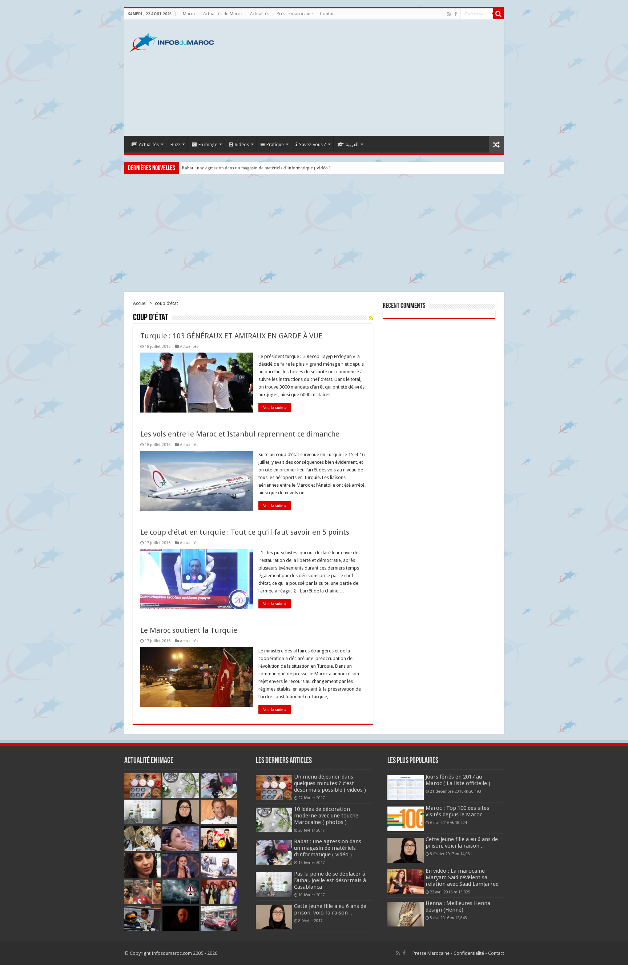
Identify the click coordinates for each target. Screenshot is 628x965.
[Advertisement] (366, 78)
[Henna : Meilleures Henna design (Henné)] (405, 914)
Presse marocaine (295, 13)
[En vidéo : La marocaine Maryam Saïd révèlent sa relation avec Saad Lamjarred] (405, 881)
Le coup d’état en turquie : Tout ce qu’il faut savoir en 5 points (244, 532)
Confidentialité (469, 953)
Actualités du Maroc (223, 13)
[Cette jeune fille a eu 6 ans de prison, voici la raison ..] (405, 850)
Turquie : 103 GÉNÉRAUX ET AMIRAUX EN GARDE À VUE (231, 335)
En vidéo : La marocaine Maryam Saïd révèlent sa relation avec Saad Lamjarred (462, 877)
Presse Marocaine (431, 953)
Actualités (259, 13)
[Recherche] (498, 13)
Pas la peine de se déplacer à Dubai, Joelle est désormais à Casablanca (330, 880)
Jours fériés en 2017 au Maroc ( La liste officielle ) (458, 780)
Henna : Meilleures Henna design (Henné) (458, 906)
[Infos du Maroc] (172, 41)
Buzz (175, 144)
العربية (352, 144)
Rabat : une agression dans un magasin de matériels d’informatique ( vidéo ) (256, 167)
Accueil (140, 303)
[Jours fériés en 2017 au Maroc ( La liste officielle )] (405, 787)
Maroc (189, 13)
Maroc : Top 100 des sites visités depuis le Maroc (457, 811)
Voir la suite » (274, 407)
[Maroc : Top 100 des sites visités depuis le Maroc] (405, 819)
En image (207, 144)
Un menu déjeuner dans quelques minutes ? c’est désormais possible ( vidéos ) (330, 783)
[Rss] (449, 14)
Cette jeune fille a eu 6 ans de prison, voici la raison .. (330, 909)
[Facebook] (456, 14)
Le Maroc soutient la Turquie (188, 630)
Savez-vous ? (312, 144)
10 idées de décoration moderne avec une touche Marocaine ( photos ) (326, 815)
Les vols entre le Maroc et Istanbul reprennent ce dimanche (239, 434)
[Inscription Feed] (371, 318)
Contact (328, 13)
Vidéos (242, 144)
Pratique (275, 144)
